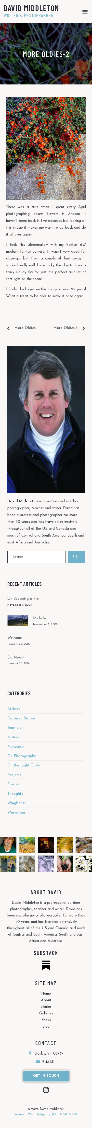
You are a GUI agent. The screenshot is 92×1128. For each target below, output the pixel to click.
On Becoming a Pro (23, 599)
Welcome (14, 638)
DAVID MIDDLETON (31, 8)
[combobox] (36, 557)
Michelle (39, 618)
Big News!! (15, 657)
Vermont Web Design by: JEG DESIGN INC (46, 1114)
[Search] (76, 557)
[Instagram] (46, 1090)
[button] (85, 11)
